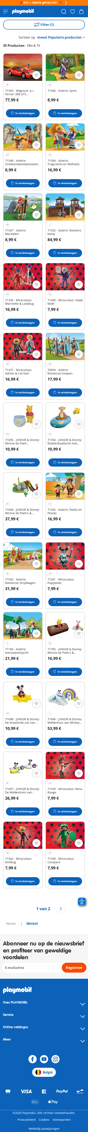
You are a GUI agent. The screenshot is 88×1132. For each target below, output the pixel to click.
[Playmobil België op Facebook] (32, 1059)
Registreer (74, 967)
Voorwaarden (62, 1120)
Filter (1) (47, 24)
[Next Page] (61, 909)
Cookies (44, 1120)
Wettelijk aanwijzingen (44, 1129)
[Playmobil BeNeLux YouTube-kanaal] (44, 1059)
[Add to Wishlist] (36, 75)
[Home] (23, 11)
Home (11, 923)
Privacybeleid (26, 1120)
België (48, 1072)
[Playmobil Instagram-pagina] (55, 1059)
